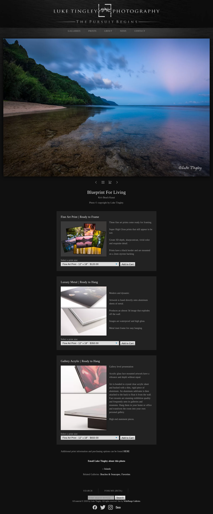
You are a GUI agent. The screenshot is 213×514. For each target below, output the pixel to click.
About (108, 31)
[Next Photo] (117, 183)
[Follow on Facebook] (95, 507)
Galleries (74, 31)
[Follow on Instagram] (110, 507)
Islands (107, 469)
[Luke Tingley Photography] (106, 14)
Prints (92, 31)
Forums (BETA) (113, 491)
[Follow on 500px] (118, 507)
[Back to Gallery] (103, 183)
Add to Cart (128, 264)
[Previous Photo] (96, 183)
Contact (139, 31)
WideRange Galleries (132, 501)
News (123, 31)
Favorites (125, 474)
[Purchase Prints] (110, 183)
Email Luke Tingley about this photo (106, 461)
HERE (126, 451)
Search (88, 491)
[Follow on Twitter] (102, 507)
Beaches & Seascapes (110, 474)
